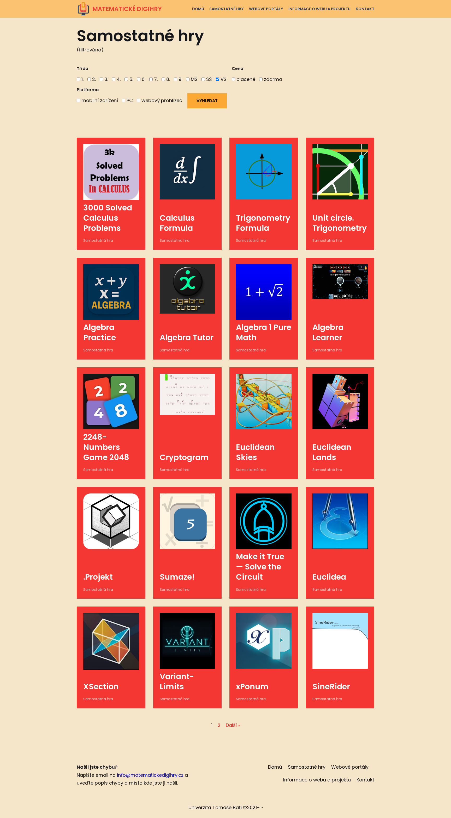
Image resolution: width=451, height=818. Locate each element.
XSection (101, 686)
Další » (233, 725)
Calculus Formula (177, 223)
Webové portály (266, 8)
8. (167, 79)
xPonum (252, 686)
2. (93, 79)
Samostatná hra (98, 240)
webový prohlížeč (161, 100)
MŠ (193, 79)
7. (155, 79)
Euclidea (329, 576)
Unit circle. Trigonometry (339, 223)
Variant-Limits (177, 681)
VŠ (223, 79)
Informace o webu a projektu (319, 8)
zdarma (272, 79)
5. (130, 79)
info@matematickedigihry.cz (150, 775)
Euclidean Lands (331, 452)
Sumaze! (177, 576)
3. (105, 79)
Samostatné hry (226, 8)
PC (129, 100)
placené (245, 79)
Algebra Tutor (186, 337)
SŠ (208, 79)
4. (118, 79)
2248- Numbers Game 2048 (106, 447)
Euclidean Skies (255, 452)
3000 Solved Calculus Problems (107, 218)
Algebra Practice (99, 332)
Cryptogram (184, 457)
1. (82, 79)
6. (142, 79)
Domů (198, 8)
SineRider (331, 686)
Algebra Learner (327, 332)
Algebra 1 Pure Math (263, 332)
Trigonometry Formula (263, 223)
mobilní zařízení (99, 100)
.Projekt (98, 576)
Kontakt (365, 8)
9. (179, 79)
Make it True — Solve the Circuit (260, 566)
